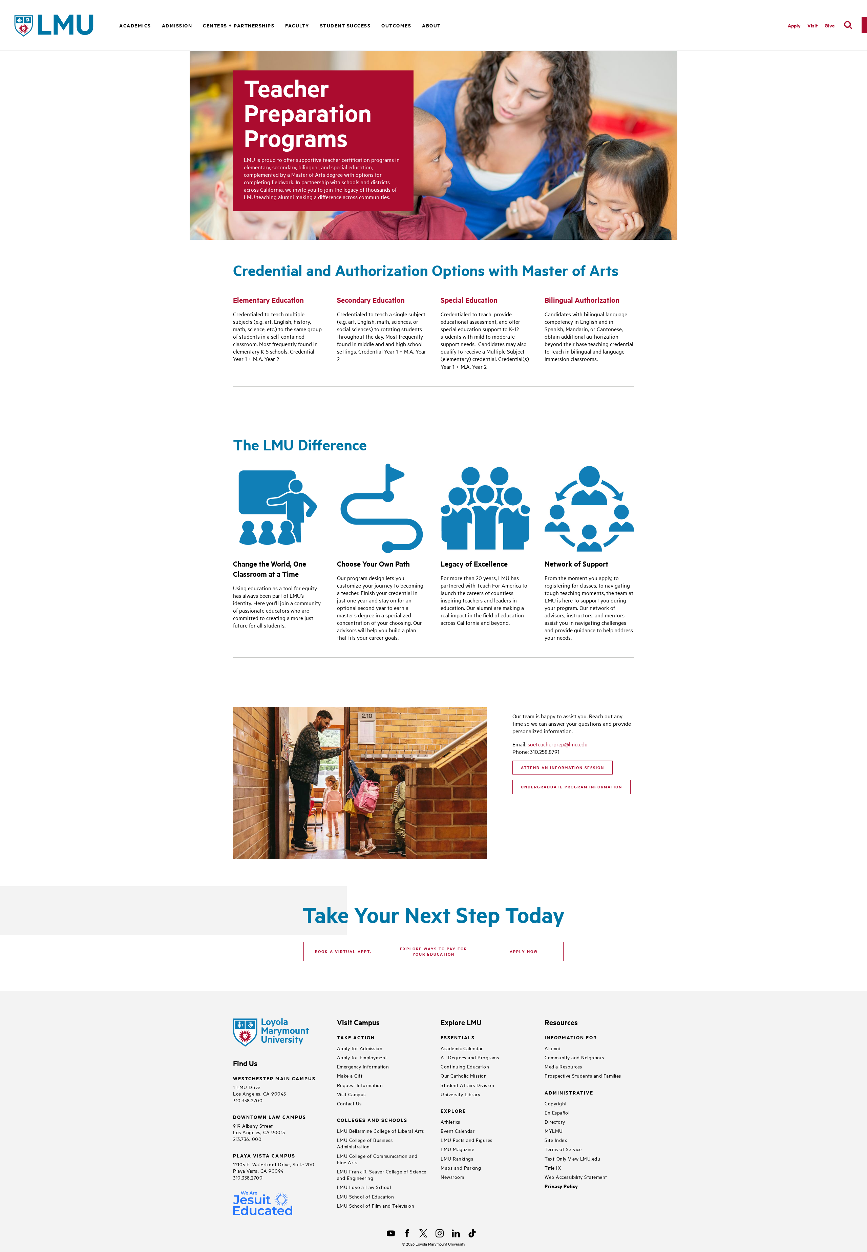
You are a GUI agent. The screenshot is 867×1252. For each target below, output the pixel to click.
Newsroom (452, 1176)
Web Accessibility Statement (576, 1176)
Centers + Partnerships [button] (238, 25)
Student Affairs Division (467, 1085)
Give (829, 25)
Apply (794, 25)
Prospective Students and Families (583, 1075)
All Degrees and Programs (470, 1057)
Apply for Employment (362, 1057)
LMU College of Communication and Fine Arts (377, 1158)
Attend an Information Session (562, 767)
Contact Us (349, 1103)
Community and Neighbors (574, 1057)
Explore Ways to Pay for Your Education (433, 951)
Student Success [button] (345, 25)
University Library (460, 1094)
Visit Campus (351, 1094)
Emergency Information (363, 1066)
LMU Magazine (457, 1149)
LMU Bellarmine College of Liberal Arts (380, 1130)
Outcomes (396, 25)
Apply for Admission (360, 1048)
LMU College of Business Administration (365, 1143)
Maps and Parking (461, 1167)
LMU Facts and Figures (466, 1140)
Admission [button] (177, 25)
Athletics (450, 1121)
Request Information (360, 1085)
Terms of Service (563, 1149)
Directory (555, 1121)
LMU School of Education (365, 1196)
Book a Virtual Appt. (343, 951)
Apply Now (524, 951)
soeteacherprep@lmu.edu (558, 744)
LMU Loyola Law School (364, 1187)
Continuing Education (465, 1066)
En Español (557, 1112)
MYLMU (554, 1130)
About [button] (431, 25)
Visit (812, 25)
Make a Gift (350, 1075)
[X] (423, 1233)
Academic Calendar (462, 1048)
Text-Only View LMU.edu (572, 1158)
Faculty (297, 25)
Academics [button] (135, 25)
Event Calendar (457, 1130)
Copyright (556, 1103)
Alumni (552, 1048)
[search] (848, 25)
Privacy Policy (561, 1186)
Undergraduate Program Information (571, 786)
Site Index (556, 1140)
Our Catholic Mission (464, 1075)
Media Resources (563, 1066)
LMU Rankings (457, 1158)
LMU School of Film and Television (376, 1205)
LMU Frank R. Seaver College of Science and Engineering (381, 1174)
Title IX (553, 1167)
